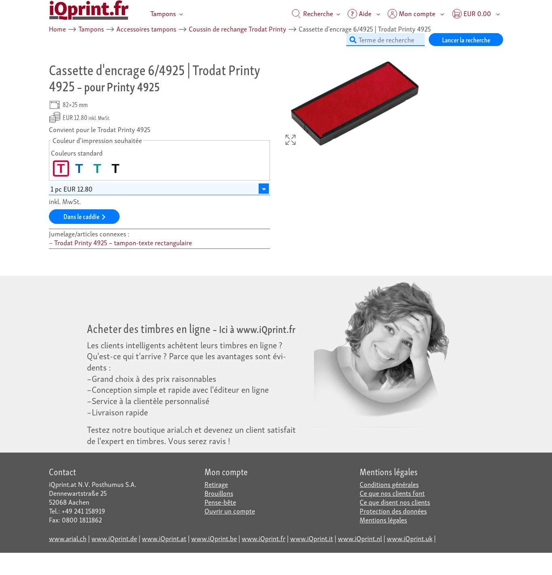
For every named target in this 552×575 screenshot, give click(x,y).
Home (57, 28)
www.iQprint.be (214, 538)
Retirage (216, 483)
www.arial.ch (67, 538)
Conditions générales (389, 483)
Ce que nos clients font (392, 492)
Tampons (163, 13)
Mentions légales (383, 519)
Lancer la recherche (466, 39)
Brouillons (218, 492)
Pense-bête (220, 501)
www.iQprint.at (164, 538)
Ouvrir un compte (229, 510)
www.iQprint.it (311, 538)
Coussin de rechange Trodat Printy (237, 28)
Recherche (317, 13)
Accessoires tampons (146, 28)
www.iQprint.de (114, 538)
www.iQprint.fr (263, 538)
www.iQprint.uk (409, 538)
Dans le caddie (81, 216)
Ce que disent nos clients (395, 501)
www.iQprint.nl (360, 538)
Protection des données (393, 510)
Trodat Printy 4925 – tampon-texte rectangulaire (123, 242)
